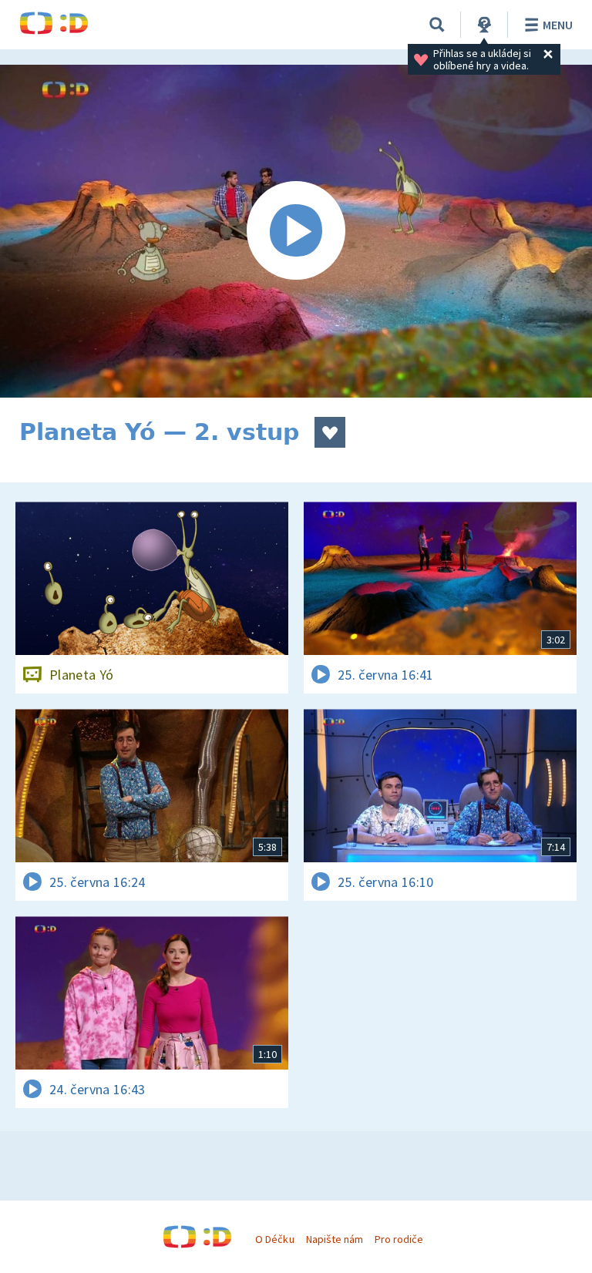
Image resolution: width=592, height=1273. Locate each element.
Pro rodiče (399, 1239)
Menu (558, 24)
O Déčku (274, 1239)
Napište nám (334, 1239)
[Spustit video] (296, 231)
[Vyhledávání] (437, 24)
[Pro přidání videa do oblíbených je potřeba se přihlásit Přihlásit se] (329, 432)
